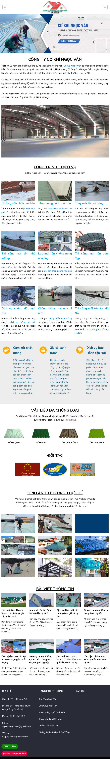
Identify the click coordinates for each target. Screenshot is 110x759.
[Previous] (5, 33)
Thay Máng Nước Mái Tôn (52, 712)
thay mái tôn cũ (91, 219)
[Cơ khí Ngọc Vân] (55, 7)
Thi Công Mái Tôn (47, 699)
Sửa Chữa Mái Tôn (48, 705)
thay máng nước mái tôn (60, 208)
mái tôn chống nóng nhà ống (58, 271)
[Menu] (4, 7)
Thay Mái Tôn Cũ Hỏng (50, 719)
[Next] (104, 33)
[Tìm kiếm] (105, 7)
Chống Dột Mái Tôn (48, 725)
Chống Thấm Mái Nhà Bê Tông (54, 732)
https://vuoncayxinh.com (14, 743)
